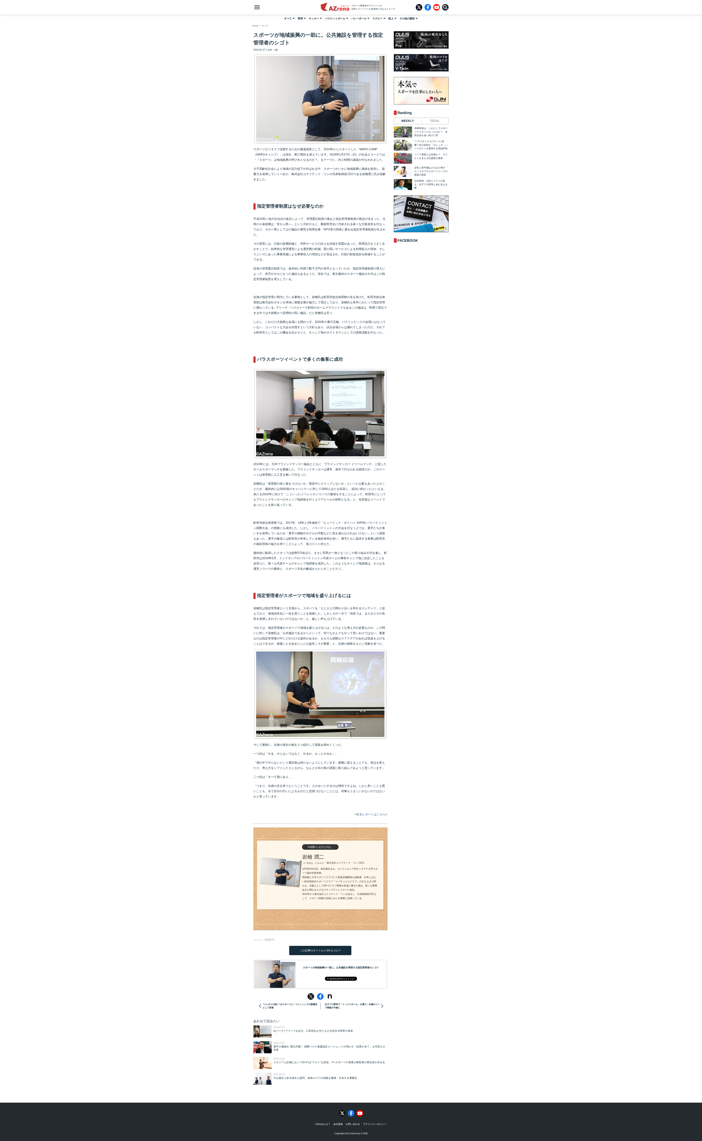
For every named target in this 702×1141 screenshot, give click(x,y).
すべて (288, 18)
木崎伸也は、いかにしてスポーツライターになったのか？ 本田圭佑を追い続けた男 (431, 132)
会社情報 (338, 1124)
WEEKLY (407, 120)
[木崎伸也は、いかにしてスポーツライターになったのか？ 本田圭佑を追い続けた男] (403, 131)
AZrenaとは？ (323, 1124)
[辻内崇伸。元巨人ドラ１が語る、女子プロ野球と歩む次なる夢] (403, 184)
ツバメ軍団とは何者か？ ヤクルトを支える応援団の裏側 (431, 156)
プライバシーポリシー (375, 1124)
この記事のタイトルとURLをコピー (320, 950)
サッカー (314, 18)
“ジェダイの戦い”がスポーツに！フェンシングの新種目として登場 (290, 1006)
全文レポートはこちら (371, 814)
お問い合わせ (353, 1124)
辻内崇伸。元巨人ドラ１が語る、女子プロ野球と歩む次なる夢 (431, 184)
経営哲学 (269, 939)
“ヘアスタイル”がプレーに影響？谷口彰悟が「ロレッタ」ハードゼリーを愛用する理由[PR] (431, 145)
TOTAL (435, 120)
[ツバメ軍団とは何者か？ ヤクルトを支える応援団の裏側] (403, 158)
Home (255, 25)
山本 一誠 (272, 49)
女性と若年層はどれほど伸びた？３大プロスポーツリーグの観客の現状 (431, 171)
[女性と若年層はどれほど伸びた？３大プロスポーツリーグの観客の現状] (403, 171)
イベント (258, 939)
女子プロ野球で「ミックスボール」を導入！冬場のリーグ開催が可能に (352, 1006)
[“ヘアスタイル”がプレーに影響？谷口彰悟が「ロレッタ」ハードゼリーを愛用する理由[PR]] (403, 145)
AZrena (334, 7)
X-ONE (364, 1133)
